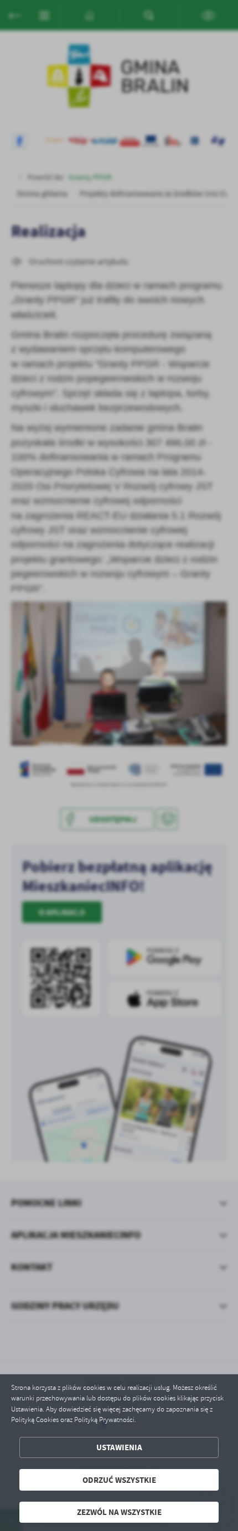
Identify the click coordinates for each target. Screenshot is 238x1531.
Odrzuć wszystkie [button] (119, 1480)
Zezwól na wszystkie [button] (119, 1512)
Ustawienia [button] (119, 1447)
